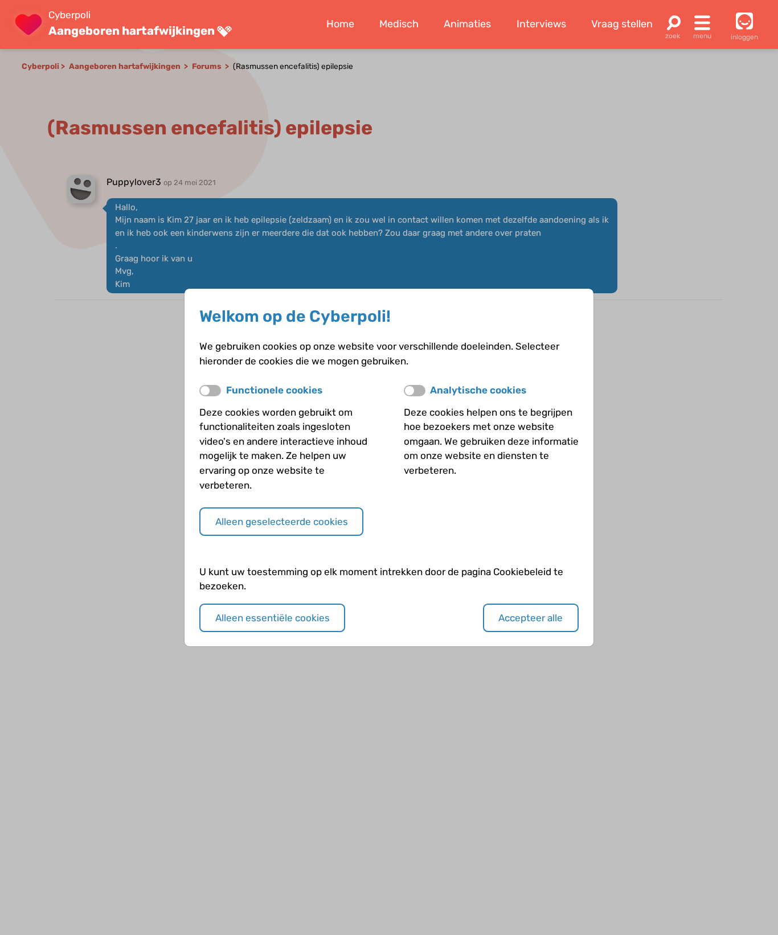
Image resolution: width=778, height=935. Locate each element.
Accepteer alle (530, 618)
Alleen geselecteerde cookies (281, 521)
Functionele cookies (274, 390)
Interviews (541, 24)
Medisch (399, 24)
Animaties (467, 24)
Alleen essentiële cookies (272, 618)
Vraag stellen (622, 24)
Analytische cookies (478, 390)
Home (340, 24)
